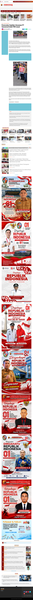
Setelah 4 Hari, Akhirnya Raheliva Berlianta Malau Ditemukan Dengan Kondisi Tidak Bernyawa (23, 20)
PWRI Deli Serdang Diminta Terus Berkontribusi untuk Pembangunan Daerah (20, 170)
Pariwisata (13, 12)
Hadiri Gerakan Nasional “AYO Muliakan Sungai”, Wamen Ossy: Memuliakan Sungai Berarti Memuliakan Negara (10, 577)
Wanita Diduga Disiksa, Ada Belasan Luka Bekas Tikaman (10, 20)
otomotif (20, 12)
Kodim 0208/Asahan (7, 12)
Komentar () (29, 29)
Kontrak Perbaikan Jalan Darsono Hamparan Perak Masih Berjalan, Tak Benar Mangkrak (14, 557)
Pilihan (16, 12)
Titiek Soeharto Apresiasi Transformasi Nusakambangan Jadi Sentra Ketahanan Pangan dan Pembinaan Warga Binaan (16, 584)
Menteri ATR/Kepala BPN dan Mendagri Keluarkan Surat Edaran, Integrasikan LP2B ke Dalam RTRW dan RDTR (10, 580)
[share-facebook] (23, 29)
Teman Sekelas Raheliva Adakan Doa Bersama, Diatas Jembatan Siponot (16, 20)
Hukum (3, 12)
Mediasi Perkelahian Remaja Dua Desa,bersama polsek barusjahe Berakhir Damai (14, 548)
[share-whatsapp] (26, 29)
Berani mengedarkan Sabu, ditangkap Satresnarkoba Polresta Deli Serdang (18, 154)
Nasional (5, 542)
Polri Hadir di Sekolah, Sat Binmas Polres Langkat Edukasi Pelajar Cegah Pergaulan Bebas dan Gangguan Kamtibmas (19, 150)
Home (2, 1)
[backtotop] (16, 587)
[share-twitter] (25, 29)
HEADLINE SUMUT (6, 23)
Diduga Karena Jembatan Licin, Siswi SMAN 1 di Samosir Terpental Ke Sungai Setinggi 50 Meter (3, 20)
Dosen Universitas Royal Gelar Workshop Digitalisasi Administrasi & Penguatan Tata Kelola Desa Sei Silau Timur (23, 1)
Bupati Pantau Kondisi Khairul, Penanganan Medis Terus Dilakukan (19, 165)
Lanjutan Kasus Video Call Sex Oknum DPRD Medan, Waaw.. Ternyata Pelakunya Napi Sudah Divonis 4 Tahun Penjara (29, 20)
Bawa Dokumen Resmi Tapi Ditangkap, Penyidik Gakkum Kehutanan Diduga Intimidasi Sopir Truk (13, 562)
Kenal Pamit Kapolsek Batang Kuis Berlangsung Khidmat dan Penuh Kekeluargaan (13, 552)
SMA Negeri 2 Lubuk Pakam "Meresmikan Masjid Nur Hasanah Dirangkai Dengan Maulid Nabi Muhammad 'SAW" (20, 160)
